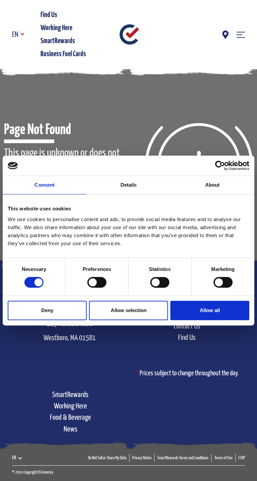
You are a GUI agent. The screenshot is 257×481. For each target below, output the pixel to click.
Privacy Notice (142, 458)
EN (15, 34)
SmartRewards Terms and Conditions (182, 458)
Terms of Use (223, 458)
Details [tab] (128, 185)
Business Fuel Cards (63, 54)
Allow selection (129, 310)
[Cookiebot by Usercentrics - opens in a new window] (220, 166)
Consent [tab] (44, 185)
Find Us (48, 15)
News (70, 429)
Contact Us (187, 326)
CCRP (241, 458)
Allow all (210, 310)
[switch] (96, 282)
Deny (47, 310)
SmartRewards (57, 41)
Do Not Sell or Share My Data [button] (107, 458)
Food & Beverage (70, 417)
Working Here (56, 28)
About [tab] (212, 185)
